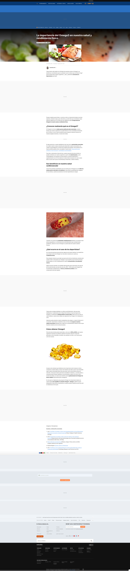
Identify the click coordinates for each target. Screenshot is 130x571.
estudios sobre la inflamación (61, 445)
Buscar (91, 541)
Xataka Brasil (39, 563)
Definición (58, 530)
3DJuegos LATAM (48, 561)
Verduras (70, 27)
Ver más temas (40, 536)
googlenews (92, 3)
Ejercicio (46, 27)
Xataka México (39, 561)
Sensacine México (56, 561)
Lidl (63, 27)
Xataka (38, 549)
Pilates (53, 520)
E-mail (49, 42)
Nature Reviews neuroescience (55, 441)
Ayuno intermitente (74, 520)
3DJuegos (46, 549)
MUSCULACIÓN (70, 3)
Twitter (46, 42)
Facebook (87, 3)
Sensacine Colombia (55, 563)
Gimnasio (50, 27)
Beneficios (61, 452)
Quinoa (45, 520)
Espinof (55, 551)
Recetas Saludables (59, 528)
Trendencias (80, 549)
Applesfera (38, 552)
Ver (65, 480)
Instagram (85, 3)
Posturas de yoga (59, 520)
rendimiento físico (72, 452)
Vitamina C (79, 27)
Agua (66, 27)
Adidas (57, 27)
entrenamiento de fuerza (49, 531)
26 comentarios (40, 42)
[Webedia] (91, 0)
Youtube (89, 3)
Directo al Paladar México (64, 562)
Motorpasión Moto (73, 551)
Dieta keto (83, 520)
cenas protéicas (49, 533)
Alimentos (38, 528)
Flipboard (91, 3)
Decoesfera (80, 551)
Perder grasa (39, 533)
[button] (52, 67)
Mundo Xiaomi (39, 555)
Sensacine (55, 549)
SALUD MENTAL (79, 3)
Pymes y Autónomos (88, 551)
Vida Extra (46, 551)
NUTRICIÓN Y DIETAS (61, 3)
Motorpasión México (72, 562)
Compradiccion (81, 552)
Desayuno (38, 530)
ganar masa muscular (59, 533)
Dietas (48, 528)
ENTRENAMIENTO (42, 3)
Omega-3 (66, 452)
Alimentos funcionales (53, 452)
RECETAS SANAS (51, 3)
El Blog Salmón (89, 549)
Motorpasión (72, 549)
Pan (54, 27)
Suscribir (83, 526)
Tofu (79, 520)
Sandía (61, 27)
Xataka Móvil (39, 551)
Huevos (74, 27)
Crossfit (49, 520)
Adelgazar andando (66, 520)
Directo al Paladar (64, 549)
